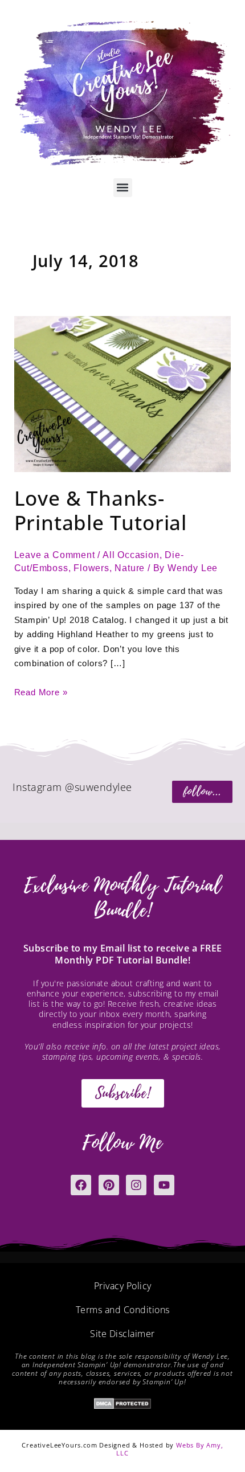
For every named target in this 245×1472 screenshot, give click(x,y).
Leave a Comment (54, 555)
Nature (130, 568)
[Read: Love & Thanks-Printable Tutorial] (122, 393)
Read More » (41, 691)
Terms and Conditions (123, 1309)
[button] (122, 187)
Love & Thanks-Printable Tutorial (100, 510)
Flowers (91, 568)
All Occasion (131, 555)
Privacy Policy (123, 1286)
